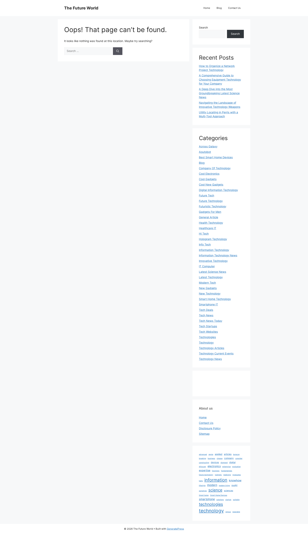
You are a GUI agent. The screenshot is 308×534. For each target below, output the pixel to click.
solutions (220, 500)
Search (203, 27)
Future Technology (211, 201)
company (229, 458)
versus (228, 512)
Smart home (204, 495)
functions (215, 471)
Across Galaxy (208, 146)
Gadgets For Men (210, 211)
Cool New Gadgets (211, 184)
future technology (206, 475)
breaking (202, 458)
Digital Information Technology (218, 190)
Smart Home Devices (218, 495)
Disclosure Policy (210, 428)
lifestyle (202, 485)
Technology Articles (211, 348)
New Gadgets (208, 288)
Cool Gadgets (208, 179)
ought (234, 485)
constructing (204, 463)
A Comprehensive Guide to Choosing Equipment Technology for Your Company (220, 79)
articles (227, 454)
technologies (211, 504)
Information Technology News (218, 255)
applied (218, 454)
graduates (236, 475)
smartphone (207, 499)
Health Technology (211, 222)
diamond (224, 463)
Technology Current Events (216, 353)
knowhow (235, 480)
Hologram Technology (213, 239)
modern (212, 485)
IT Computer (207, 266)
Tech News (206, 315)
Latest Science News (212, 271)
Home (206, 7)
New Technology (209, 293)
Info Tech (205, 244)
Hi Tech (204, 233)
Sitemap (204, 433)
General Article (208, 217)
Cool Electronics (209, 173)
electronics (214, 466)
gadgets (218, 475)
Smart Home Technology (215, 299)
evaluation (236, 467)
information (215, 479)
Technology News (210, 359)
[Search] (117, 51)
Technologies (207, 337)
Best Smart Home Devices (216, 157)
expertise (204, 470)
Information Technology (214, 250)
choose (219, 458)
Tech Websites (208, 331)
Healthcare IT (207, 228)
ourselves (203, 491)
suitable (236, 500)
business (211, 458)
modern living (224, 485)
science (215, 490)
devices (215, 462)
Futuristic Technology (212, 206)
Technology (206, 342)
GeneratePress (175, 528)
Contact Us (234, 7)
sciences (228, 490)
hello (201, 481)
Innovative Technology (213, 261)
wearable (236, 512)
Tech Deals (206, 310)
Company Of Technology (215, 168)
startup (228, 500)
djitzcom (202, 467)
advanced (203, 454)
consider (238, 458)
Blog (219, 7)
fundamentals (226, 471)
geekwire (227, 475)
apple (211, 454)
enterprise (226, 467)
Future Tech (206, 195)
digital (232, 462)
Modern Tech (207, 282)
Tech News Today (210, 320)
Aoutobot (205, 152)
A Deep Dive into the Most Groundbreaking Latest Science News (219, 93)
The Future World (81, 8)
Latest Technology (211, 277)
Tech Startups (208, 326)
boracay (236, 454)
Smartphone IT (208, 304)
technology (211, 510)
